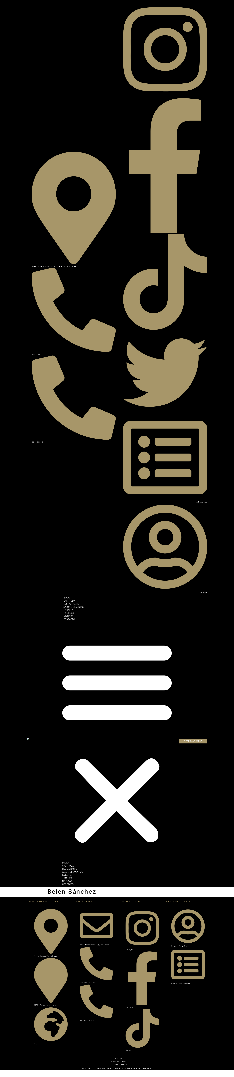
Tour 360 (68, 613)
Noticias (68, 616)
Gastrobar (69, 601)
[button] (117, 741)
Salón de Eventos (73, 607)
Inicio (66, 598)
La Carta (68, 610)
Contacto (69, 619)
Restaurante (71, 604)
